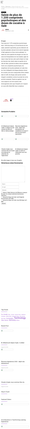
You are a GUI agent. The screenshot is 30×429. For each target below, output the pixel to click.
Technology (20, 318)
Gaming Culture (18, 314)
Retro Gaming (22, 316)
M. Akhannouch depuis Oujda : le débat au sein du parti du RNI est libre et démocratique (7, 128)
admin (7, 29)
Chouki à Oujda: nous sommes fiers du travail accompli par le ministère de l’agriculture (7, 152)
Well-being (12, 320)
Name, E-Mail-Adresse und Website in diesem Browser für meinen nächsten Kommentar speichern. (14, 194)
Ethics (9, 314)
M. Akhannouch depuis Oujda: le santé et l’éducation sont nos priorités (21, 151)
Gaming (12, 314)
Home (2, 6)
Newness (8, 6)
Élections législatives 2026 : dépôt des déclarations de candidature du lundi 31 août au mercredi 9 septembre (21, 130)
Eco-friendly (4, 314)
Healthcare (23, 314)
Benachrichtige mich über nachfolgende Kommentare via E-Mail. (12, 197)
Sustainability (9, 318)
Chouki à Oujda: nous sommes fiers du (12, 382)
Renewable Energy (15, 316)
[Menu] (2, 2)
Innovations (3, 316)
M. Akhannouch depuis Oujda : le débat (12, 343)
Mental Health (8, 316)
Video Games (4, 320)
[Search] (27, 2)
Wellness (18, 320)
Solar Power (3, 318)
